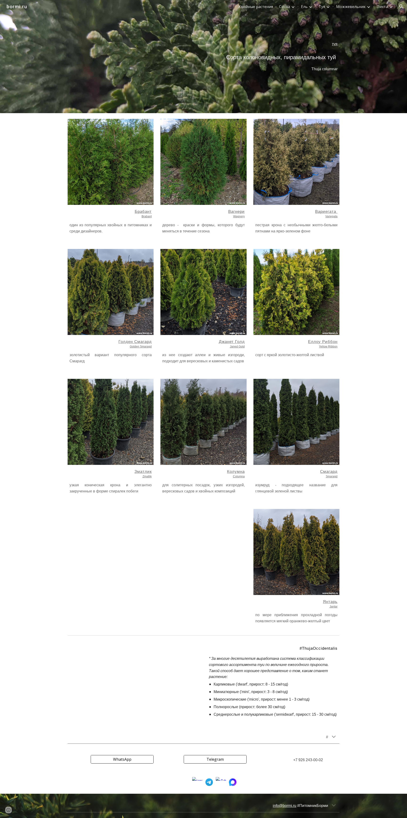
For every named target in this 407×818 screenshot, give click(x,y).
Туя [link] (322, 6)
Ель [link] (304, 6)
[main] (203, 56)
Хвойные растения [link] (256, 6)
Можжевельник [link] (351, 6)
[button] (401, 6)
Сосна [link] (284, 6)
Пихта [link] (382, 6)
